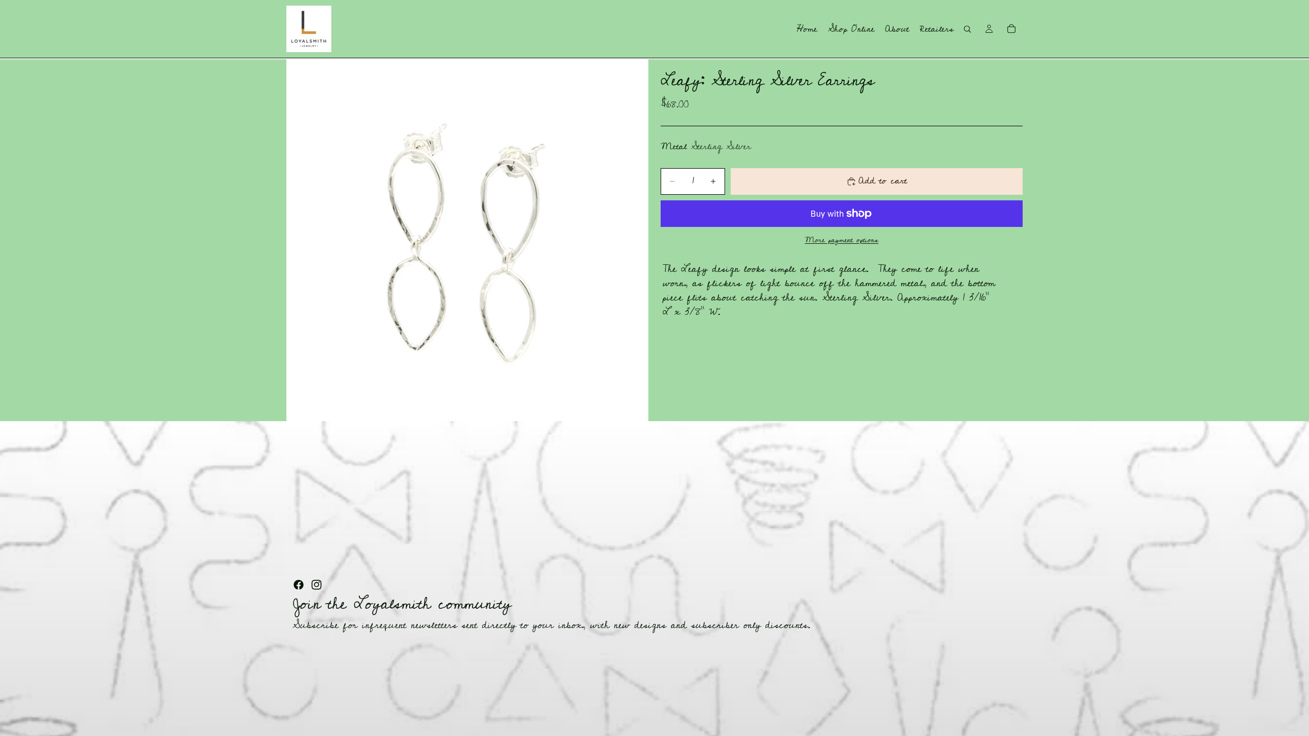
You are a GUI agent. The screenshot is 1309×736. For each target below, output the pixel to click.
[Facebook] (298, 585)
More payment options (841, 240)
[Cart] (1011, 28)
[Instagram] (316, 585)
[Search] (967, 29)
